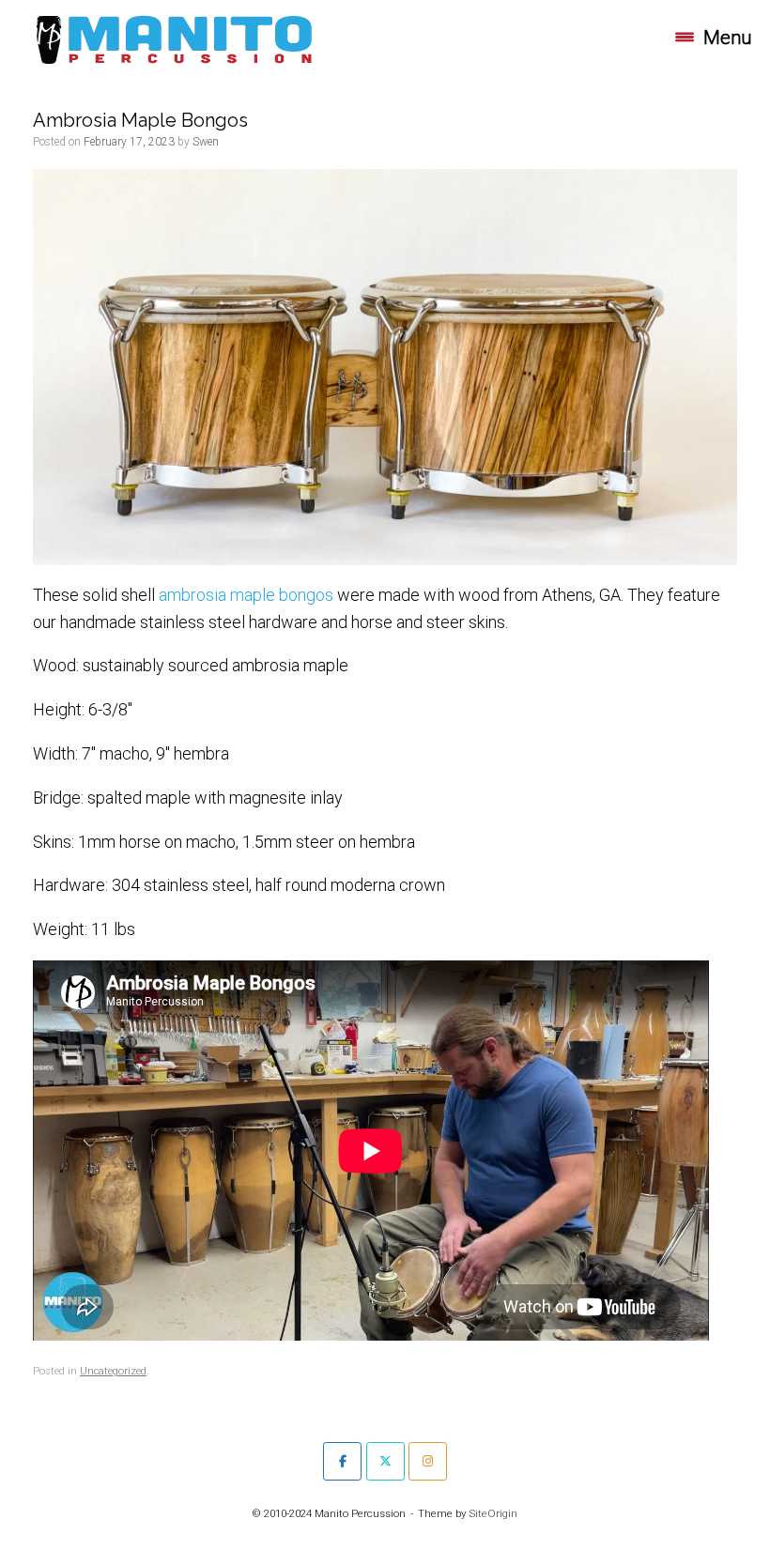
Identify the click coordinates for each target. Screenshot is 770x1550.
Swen (205, 141)
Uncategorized (113, 1371)
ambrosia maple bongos (246, 595)
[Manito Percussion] (174, 37)
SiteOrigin (493, 1513)
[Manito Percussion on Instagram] (427, 1461)
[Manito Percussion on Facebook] (342, 1461)
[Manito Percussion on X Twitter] (385, 1461)
